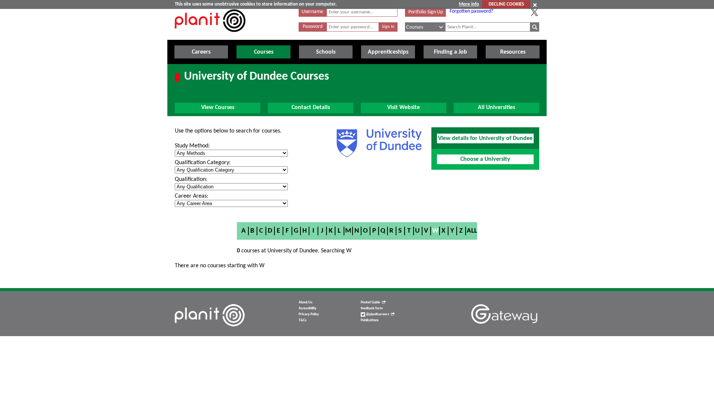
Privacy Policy (309, 314)
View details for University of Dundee (485, 138)
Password (312, 26)
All (472, 230)
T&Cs (302, 320)
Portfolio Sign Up (425, 12)
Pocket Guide (370, 302)
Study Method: (192, 146)
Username (312, 11)
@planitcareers (377, 314)
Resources (512, 52)
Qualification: (191, 179)
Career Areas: (191, 196)
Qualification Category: (203, 163)
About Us (305, 302)
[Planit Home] (210, 36)
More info (469, 4)
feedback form (372, 308)
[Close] (535, 4)
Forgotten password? (471, 11)
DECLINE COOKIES (506, 4)
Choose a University (485, 159)
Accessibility (307, 308)
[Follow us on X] (534, 12)
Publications (370, 320)
